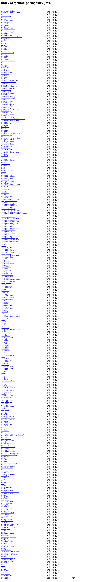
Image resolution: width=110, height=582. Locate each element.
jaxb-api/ (5, 284)
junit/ (3, 384)
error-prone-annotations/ (11, 138)
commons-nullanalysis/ (10, 109)
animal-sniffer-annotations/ (12, 13)
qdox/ (3, 469)
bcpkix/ (4, 46)
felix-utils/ (6, 151)
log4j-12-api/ (6, 402)
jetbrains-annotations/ (10, 316)
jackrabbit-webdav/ (8, 204)
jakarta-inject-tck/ (9, 226)
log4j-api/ (5, 403)
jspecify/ (5, 369)
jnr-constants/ (7, 337)
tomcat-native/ (7, 525)
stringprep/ (5, 511)
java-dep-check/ (7, 250)
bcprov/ (4, 48)
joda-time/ (5, 347)
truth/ (3, 530)
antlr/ (3, 19)
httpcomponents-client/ (10, 185)
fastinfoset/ (6, 143)
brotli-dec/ (5, 59)
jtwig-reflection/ (8, 381)
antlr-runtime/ (7, 21)
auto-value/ (5, 38)
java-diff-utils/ (8, 252)
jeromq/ (4, 315)
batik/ (3, 40)
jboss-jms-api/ (7, 299)
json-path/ (5, 358)
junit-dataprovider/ (9, 387)
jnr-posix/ (5, 342)
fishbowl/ (5, 154)
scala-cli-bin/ (7, 487)
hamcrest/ (5, 173)
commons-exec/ (6, 95)
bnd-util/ (5, 56)
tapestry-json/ (7, 521)
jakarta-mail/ (6, 231)
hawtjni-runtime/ (8, 181)
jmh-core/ (5, 328)
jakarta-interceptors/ (10, 228)
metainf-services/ (8, 419)
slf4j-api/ (5, 497)
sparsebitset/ (6, 508)
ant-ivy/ (4, 17)
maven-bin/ (5, 415)
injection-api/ (7, 196)
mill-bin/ (5, 423)
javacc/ (4, 259)
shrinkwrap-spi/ (7, 493)
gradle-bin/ (5, 164)
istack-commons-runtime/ (11, 199)
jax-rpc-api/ (6, 283)
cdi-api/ (4, 77)
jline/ (3, 324)
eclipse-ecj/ (6, 132)
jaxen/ (3, 289)
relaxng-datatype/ (8, 474)
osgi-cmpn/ (5, 448)
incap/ (3, 194)
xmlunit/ (4, 556)
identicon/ (5, 193)
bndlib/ (4, 58)
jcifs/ (3, 300)
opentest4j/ (5, 445)
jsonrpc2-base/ (7, 366)
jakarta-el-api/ (7, 225)
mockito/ (4, 426)
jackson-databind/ (8, 209)
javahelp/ (5, 262)
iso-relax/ (5, 197)
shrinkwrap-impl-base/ (10, 492)
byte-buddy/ (5, 67)
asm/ (2, 30)
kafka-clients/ (7, 395)
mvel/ (3, 429)
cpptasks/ (5, 125)
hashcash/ (5, 180)
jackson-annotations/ (9, 205)
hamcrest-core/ (7, 175)
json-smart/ (5, 361)
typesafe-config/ (8, 534)
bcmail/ (4, 43)
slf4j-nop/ (5, 500)
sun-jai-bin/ (6, 514)
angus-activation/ (8, 11)
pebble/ (4, 460)
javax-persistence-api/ (10, 279)
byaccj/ (4, 66)
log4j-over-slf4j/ (8, 406)
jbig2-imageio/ (7, 296)
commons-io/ (5, 99)
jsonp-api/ (5, 365)
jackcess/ (5, 202)
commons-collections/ (9, 86)
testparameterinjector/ (10, 524)
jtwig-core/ (5, 379)
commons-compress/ (8, 88)
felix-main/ (5, 148)
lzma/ (3, 411)
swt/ (2, 517)
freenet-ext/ (6, 159)
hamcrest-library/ (8, 178)
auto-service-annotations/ (11, 37)
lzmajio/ (4, 413)
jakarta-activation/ (9, 220)
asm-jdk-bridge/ (7, 32)
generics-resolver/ (8, 160)
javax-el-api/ (6, 271)
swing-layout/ (6, 516)
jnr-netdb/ (5, 341)
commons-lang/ (6, 103)
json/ (3, 357)
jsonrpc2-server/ (8, 368)
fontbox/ (4, 156)
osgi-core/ (5, 450)
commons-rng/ (6, 111)
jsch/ (3, 353)
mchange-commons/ (8, 416)
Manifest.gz (5, 577)
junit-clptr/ (6, 386)
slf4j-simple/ (6, 503)
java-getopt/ (6, 254)
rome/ (3, 479)
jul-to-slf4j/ (6, 382)
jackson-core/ (6, 207)
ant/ (2, 14)
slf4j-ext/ (5, 498)
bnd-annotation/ (7, 53)
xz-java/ (4, 570)
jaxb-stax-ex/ (6, 287)
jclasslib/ (5, 302)
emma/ (3, 136)
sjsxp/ (3, 495)
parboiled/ (5, 456)
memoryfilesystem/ (8, 418)
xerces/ (4, 548)
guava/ (3, 168)
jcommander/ (5, 304)
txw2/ (3, 532)
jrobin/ (4, 352)
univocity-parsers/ (8, 537)
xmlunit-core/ (6, 559)
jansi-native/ (6, 247)
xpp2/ (3, 566)
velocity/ (5, 538)
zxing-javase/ (6, 575)
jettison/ (5, 318)
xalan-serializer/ (8, 546)
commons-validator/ (8, 114)
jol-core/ (5, 349)
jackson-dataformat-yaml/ (11, 212)
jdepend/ (4, 310)
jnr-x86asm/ (5, 344)
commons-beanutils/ (8, 82)
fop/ (2, 157)
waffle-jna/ (5, 540)
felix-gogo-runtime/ (9, 146)
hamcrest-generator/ (9, 177)
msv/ (2, 427)
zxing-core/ (5, 574)
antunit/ (4, 24)
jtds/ (3, 376)
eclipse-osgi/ (6, 135)
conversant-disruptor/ (10, 120)
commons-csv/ (6, 90)
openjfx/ (4, 442)
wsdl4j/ (4, 543)
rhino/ (3, 477)
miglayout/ (5, 421)
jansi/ (3, 246)
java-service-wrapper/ (10, 255)
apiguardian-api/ (8, 29)
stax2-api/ (5, 509)
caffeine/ (5, 74)
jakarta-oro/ (6, 234)
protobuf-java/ (7, 468)
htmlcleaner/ (6, 183)
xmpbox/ (4, 562)
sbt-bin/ (4, 485)
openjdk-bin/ (6, 439)
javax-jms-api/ (7, 275)
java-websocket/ (7, 257)
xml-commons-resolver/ (10, 553)
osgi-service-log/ (8, 451)
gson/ (3, 167)
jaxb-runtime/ (6, 286)
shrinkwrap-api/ (7, 490)
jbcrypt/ (4, 294)
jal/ (2, 242)
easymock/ (5, 130)
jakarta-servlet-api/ (9, 238)
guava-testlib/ (7, 170)
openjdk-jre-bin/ (8, 440)
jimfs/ (3, 323)
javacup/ (4, 260)
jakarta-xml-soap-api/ (10, 239)
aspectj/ (4, 33)
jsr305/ (4, 371)
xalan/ (3, 545)
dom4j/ (3, 128)
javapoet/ (5, 265)
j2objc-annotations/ (9, 201)
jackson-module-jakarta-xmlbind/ (14, 214)
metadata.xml (6, 579)
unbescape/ (5, 535)
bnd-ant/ (4, 54)
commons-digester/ (8, 93)
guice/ (3, 172)
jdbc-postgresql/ (8, 308)
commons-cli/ (6, 83)
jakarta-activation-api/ (11, 222)
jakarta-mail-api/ (8, 233)
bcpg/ (3, 45)
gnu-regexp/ (5, 162)
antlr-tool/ (5, 22)
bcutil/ (4, 49)
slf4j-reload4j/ (7, 501)
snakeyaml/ (5, 505)
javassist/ (5, 268)
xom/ (2, 564)
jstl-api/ (5, 374)
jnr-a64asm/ (5, 336)
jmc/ (2, 326)
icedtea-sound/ (7, 188)
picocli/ (4, 461)
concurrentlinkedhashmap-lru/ (13, 119)
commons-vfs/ (6, 115)
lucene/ (4, 408)
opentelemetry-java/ (9, 443)
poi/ (2, 464)
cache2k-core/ (6, 72)
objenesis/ (5, 431)
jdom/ (3, 313)
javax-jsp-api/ (7, 276)
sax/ (2, 480)
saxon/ (3, 482)
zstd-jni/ (5, 572)
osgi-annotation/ (8, 447)
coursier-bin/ (6, 123)
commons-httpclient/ (9, 96)
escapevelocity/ (7, 140)
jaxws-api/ (5, 292)
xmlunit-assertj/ (8, 558)
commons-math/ (6, 106)
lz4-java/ (5, 410)
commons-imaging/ (8, 98)
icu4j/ (3, 191)
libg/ (3, 398)
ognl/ (3, 432)
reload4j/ (5, 476)
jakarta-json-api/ (8, 230)
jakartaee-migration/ (9, 241)
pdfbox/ (4, 458)
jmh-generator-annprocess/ (11, 329)
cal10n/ (4, 75)
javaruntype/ (6, 267)
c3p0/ (3, 69)
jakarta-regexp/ (7, 236)
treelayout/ (5, 529)
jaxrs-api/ (5, 291)
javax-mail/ (5, 278)
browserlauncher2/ (8, 61)
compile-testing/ (8, 117)
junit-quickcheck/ (8, 390)
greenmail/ (5, 165)
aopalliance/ (6, 25)
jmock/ (3, 331)
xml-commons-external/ (10, 551)
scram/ (3, 488)
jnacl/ (3, 334)
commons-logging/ (8, 104)
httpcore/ (5, 186)
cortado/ (4, 122)
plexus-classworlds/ (9, 463)
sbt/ (2, 484)
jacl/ (3, 215)
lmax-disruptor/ (7, 400)
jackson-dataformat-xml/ (11, 210)
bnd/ (2, 51)
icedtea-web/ (6, 189)
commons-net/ (6, 107)
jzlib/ (3, 394)
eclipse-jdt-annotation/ (11, 133)
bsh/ (2, 64)
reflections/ (6, 472)
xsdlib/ (4, 569)
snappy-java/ (6, 506)
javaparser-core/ (8, 263)
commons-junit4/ (7, 101)
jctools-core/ (6, 305)
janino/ (4, 244)
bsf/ (2, 62)
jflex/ (3, 321)
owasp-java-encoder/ (9, 455)
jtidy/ (3, 378)
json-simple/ (6, 360)
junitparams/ (6, 392)
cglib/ (3, 78)
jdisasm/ (4, 312)
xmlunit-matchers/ (8, 561)
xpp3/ (3, 567)
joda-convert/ (6, 345)
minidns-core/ (6, 424)
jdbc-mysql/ (5, 307)
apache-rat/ (5, 27)
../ (2, 9)
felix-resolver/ (7, 149)
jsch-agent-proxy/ (8, 355)
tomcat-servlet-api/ (9, 527)
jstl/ (3, 373)
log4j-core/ (5, 405)
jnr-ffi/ (4, 339)
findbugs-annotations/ (10, 152)
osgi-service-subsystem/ (11, 453)
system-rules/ (6, 519)
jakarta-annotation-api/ (11, 223)
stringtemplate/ (7, 513)
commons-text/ (6, 112)
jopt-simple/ (6, 350)
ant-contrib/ (6, 16)
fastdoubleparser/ (8, 141)
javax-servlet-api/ (8, 281)
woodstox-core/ (7, 542)
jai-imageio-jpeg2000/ (10, 218)
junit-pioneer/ (7, 389)
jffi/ (3, 320)
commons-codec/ (7, 85)
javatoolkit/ (6, 270)
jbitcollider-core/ (8, 297)
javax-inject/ (6, 273)
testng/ (4, 522)
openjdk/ (4, 437)
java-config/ (6, 249)
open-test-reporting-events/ (12, 434)
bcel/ (3, 41)
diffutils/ (5, 127)
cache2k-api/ (6, 70)
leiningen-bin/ (7, 397)
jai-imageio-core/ (8, 217)
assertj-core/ (6, 35)
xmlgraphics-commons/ (9, 554)
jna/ (2, 333)
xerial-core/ (6, 550)
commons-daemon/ (7, 91)
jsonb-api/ (5, 363)
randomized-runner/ (8, 471)
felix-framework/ (8, 144)
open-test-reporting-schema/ (12, 435)
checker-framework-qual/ (11, 80)
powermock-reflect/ (8, 466)
